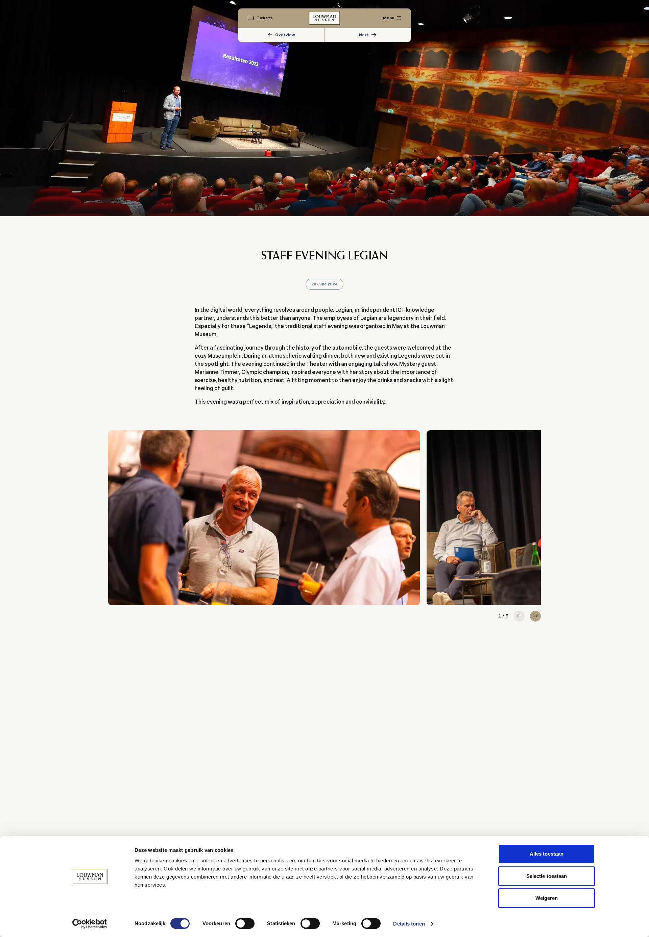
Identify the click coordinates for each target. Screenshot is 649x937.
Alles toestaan (546, 854)
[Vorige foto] (519, 616)
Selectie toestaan (546, 876)
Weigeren (546, 898)
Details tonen (409, 924)
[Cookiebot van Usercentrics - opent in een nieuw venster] (89, 924)
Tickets (264, 18)
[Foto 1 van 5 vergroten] (264, 517)
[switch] (245, 923)
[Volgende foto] (535, 616)
